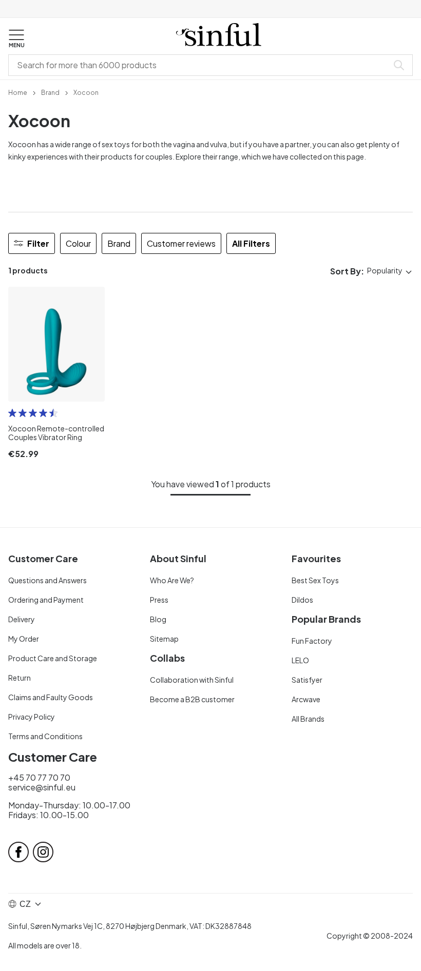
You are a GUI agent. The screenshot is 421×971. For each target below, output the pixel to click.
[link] (17, 91)
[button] (16, 39)
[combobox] (200, 65)
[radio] (12, 413)
